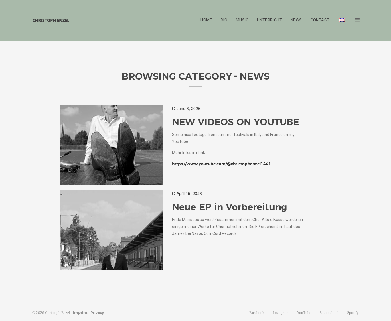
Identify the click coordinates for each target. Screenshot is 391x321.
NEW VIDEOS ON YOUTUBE (235, 122)
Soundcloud (329, 312)
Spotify (353, 312)
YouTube (304, 312)
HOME (206, 20)
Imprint (80, 313)
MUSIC (242, 20)
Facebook (256, 312)
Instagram (280, 312)
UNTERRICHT (269, 20)
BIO (224, 20)
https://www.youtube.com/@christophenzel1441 (221, 164)
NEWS (296, 20)
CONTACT (320, 20)
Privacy (97, 313)
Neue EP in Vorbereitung (229, 207)
